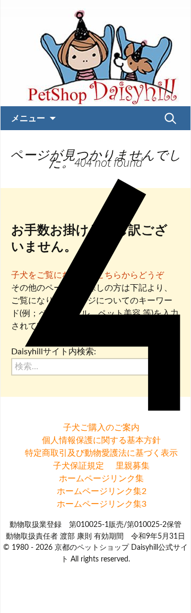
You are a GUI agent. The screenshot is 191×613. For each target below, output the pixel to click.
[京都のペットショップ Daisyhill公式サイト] (95, 53)
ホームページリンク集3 (101, 504)
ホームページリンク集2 (101, 491)
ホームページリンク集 (101, 478)
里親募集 (133, 466)
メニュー (28, 118)
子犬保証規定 (78, 466)
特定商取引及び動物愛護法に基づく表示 (101, 453)
